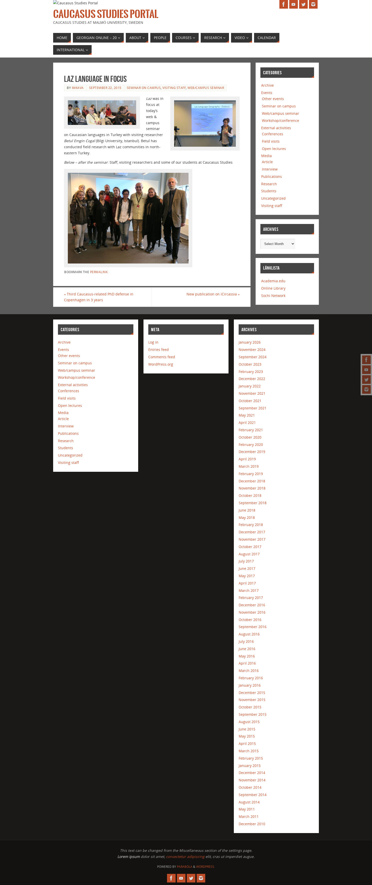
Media (266, 155)
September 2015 (252, 714)
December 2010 (252, 823)
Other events (273, 98)
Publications (271, 176)
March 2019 (249, 466)
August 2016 (249, 634)
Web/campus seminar (206, 88)
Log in (153, 342)
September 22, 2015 (105, 88)
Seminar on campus (144, 88)
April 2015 (247, 743)
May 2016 (247, 656)
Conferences (272, 133)
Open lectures (274, 148)
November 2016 (252, 612)
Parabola (184, 866)
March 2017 (249, 590)
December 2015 (252, 692)
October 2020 (250, 437)
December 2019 (252, 451)
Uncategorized (273, 198)
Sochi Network (273, 295)
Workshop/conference (280, 120)
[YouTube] (366, 369)
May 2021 (247, 415)
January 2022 (250, 386)
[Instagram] (366, 389)
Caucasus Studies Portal (105, 14)
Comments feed (161, 356)
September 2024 (252, 356)
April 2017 (247, 583)
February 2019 (251, 473)
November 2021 (252, 393)
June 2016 (247, 648)
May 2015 (247, 736)
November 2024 (252, 349)
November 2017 (252, 539)
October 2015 (250, 707)
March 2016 (249, 670)
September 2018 (252, 502)
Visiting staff (174, 88)
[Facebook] (366, 359)
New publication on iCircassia (213, 294)
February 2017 (251, 597)
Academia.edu (273, 280)
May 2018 (247, 517)
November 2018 (252, 488)
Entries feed (158, 349)
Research (269, 183)
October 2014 (250, 787)
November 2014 (252, 780)
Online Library (273, 288)
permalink (99, 272)
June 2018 (247, 510)
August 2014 (249, 802)
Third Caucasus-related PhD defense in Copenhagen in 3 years (98, 297)
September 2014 (252, 794)
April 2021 (247, 422)
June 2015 (247, 729)
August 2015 (249, 721)
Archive (267, 85)
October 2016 (250, 619)
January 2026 (250, 342)
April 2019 (247, 459)
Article (267, 161)
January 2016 (250, 685)
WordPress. (205, 866)
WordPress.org (160, 364)
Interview (270, 169)
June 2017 (247, 568)
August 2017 (249, 554)
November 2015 (252, 699)
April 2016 (247, 663)
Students (268, 191)
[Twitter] (366, 379)
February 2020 (251, 444)
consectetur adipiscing (185, 856)
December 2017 (252, 532)
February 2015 (251, 758)
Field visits (271, 141)
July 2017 (246, 561)
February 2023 (251, 371)
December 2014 (252, 772)
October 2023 (250, 364)
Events (266, 92)
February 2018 (251, 524)
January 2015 (250, 765)
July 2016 (246, 641)
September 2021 (252, 408)
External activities (276, 127)
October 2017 (250, 546)
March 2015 (249, 750)
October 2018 (250, 495)
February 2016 (251, 677)
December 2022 (252, 378)
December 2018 (252, 481)
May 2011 (247, 809)
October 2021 (250, 400)
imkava (78, 88)
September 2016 (252, 626)
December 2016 (252, 604)
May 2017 (247, 575)
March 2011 (249, 816)
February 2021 (251, 429)
